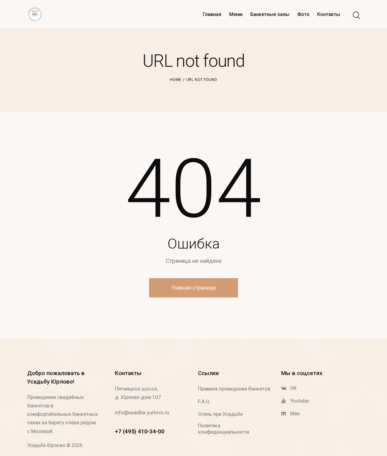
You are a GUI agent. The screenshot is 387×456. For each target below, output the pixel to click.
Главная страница (193, 287)
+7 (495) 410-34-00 (139, 431)
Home (175, 79)
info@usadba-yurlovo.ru (142, 412)
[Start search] (356, 15)
